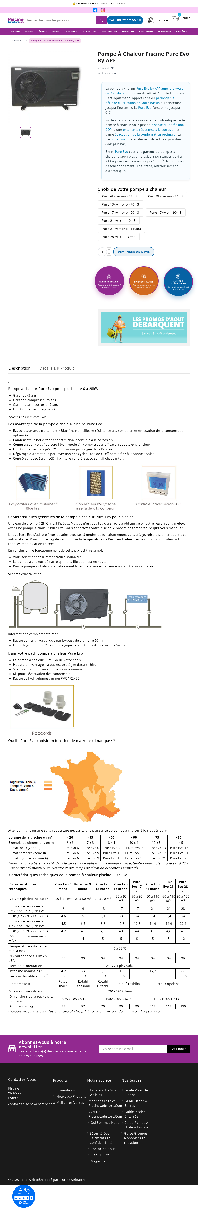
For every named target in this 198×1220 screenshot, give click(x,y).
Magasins (98, 1161)
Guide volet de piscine (136, 1092)
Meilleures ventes (70, 1102)
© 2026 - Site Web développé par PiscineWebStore (48, 1180)
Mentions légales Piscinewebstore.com (105, 1103)
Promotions (65, 1090)
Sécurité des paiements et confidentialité (101, 1138)
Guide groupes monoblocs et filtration (136, 1138)
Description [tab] (20, 368)
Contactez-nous (22, 1079)
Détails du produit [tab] (56, 368)
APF (113, 67)
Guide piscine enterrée (135, 1114)
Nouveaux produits (71, 1096)
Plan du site (100, 1155)
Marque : (103, 67)
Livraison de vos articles (103, 1092)
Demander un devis (134, 252)
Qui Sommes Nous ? (105, 1124)
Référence (104, 73)
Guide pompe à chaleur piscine (136, 1124)
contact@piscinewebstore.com (32, 1104)
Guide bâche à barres (136, 1103)
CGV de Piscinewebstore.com (105, 1114)
